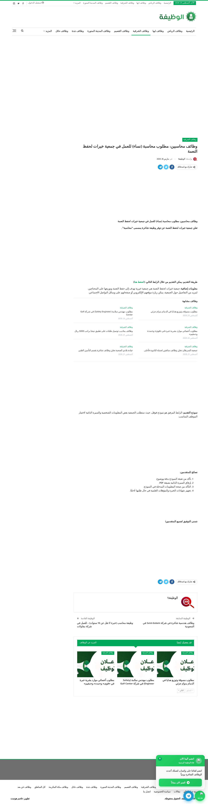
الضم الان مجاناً (178, 782)
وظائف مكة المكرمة (58, 787)
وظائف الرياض (154, 3)
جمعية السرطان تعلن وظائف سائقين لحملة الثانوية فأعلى (170, 351)
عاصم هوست (17, 799)
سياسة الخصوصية (162, 792)
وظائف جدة (78, 31)
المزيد (78, 3)
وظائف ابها (141, 3)
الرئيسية (167, 3)
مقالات (177, 792)
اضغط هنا (139, 282)
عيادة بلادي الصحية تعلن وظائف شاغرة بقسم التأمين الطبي (105, 351)
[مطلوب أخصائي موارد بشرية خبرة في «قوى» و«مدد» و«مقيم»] (95, 664)
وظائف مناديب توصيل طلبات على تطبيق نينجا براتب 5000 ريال (104, 331)
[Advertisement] (104, 61)
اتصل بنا (147, 792)
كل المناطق (40, 787)
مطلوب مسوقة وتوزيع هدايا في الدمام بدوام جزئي (174, 312)
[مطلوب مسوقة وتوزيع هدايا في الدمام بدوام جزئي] (175, 664)
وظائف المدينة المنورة (93, 3)
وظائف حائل (62, 31)
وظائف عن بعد (24, 787)
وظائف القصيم (111, 3)
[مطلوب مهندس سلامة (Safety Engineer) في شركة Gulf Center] (135, 664)
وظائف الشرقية (127, 3)
